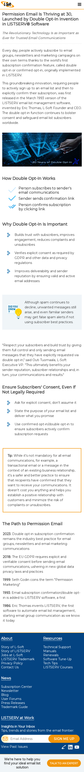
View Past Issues (14, 747)
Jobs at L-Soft (12, 655)
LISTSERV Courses (58, 667)
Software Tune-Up (57, 659)
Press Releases (13, 703)
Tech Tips (50, 663)
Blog (5, 695)
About (7, 638)
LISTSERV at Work (17, 718)
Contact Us (10, 667)
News (6, 678)
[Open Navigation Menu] (79, 4)
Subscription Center (16, 687)
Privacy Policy (12, 663)
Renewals (50, 655)
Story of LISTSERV (15, 651)
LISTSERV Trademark (17, 659)
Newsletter (10, 691)
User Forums (11, 699)
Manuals (49, 651)
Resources (52, 638)
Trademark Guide (14, 707)
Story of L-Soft (12, 647)
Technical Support (57, 647)
